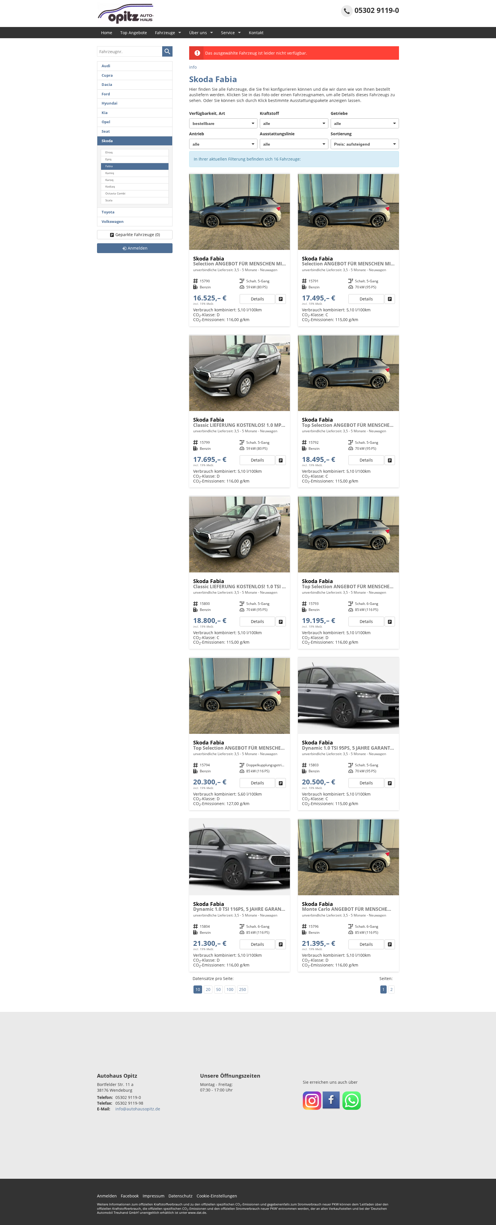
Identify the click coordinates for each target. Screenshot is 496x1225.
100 (229, 989)
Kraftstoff (269, 113)
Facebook (130, 1196)
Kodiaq (110, 186)
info (193, 67)
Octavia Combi (115, 193)
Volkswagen (113, 221)
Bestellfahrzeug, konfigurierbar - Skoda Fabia (239, 250)
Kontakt (256, 32)
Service (228, 32)
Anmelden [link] (138, 248)
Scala (109, 200)
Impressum (153, 1196)
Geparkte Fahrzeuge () (137, 234)
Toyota (108, 212)
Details (257, 299)
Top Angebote (133, 32)
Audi (106, 65)
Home (106, 32)
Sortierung (341, 133)
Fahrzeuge (165, 32)
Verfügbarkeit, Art (207, 113)
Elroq (109, 152)
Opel (106, 121)
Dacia (107, 84)
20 (208, 989)
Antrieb (196, 133)
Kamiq (109, 173)
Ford (106, 94)
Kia (105, 112)
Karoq (109, 180)
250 (242, 989)
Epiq (108, 159)
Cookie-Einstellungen (217, 1196)
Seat (106, 131)
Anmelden (107, 1196)
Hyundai (109, 103)
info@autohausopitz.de (137, 1109)
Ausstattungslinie (277, 133)
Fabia (109, 166)
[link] (281, 299)
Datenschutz (180, 1196)
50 (218, 989)
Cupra (107, 75)
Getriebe (339, 113)
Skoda (107, 140)
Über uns (198, 32)
